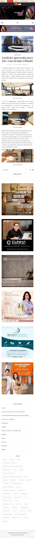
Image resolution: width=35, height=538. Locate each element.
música (19, 504)
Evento (18, 487)
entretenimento (8, 487)
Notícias (17, 55)
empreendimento (17, 483)
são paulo (6, 517)
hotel (16, 493)
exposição (21, 490)
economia (6, 483)
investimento (7, 497)
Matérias (4, 434)
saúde (30, 510)
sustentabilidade (20, 514)
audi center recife (9, 473)
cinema (5, 480)
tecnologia (16, 517)
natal (26, 504)
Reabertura (6, 510)
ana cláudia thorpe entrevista (13, 466)
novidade (15, 507)
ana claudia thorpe (9, 463)
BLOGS (32, 1)
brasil (26, 476)
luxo (16, 500)
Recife (15, 510)
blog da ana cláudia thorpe (12, 476)
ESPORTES (16, 1)
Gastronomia (7, 493)
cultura (21, 480)
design (29, 480)
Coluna (3, 408)
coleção (12, 480)
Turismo (25, 517)
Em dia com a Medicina (8, 419)
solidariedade (7, 514)
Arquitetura (7, 469)
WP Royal (21, 535)
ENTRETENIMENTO (25, 1)
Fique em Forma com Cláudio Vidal (11, 430)
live (26, 497)
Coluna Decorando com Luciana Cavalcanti (13, 411)
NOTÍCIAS (10, 1)
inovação (24, 493)
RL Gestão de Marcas (22, 533)
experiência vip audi (9, 490)
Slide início (4, 446)
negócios (6, 507)
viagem (5, 521)
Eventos (4, 427)
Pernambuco (24, 507)
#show (12, 459)
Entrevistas (5, 423)
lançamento (18, 497)
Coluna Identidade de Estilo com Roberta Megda (15, 415)
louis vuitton (7, 500)
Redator (6, 170)
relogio (22, 510)
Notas (3, 438)
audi (21, 469)
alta (18, 459)
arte (15, 469)
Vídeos (3, 449)
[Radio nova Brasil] (17, 31)
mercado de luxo (8, 504)
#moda (5, 459)
